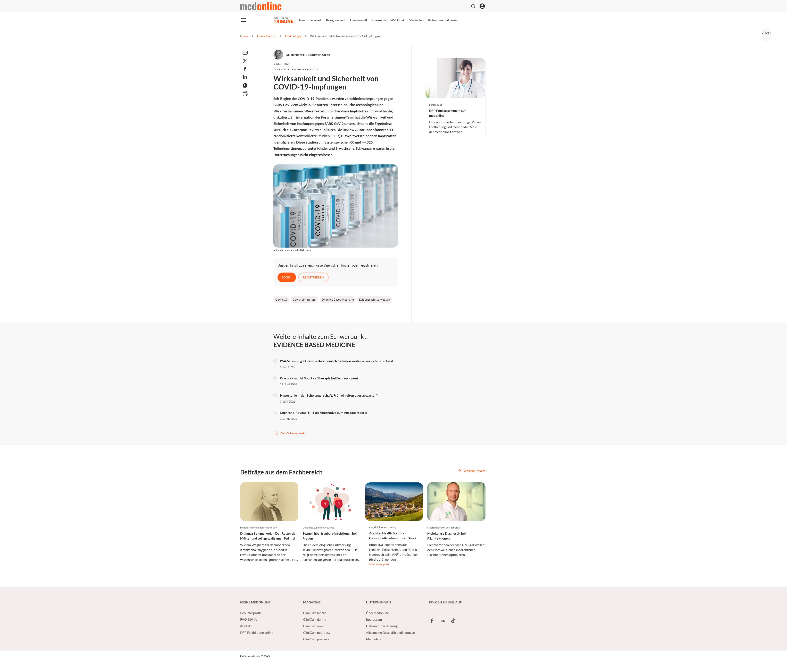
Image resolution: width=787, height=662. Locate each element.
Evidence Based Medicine (338, 299)
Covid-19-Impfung (304, 299)
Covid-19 (281, 299)
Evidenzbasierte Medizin (374, 299)
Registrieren (313, 277)
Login (286, 277)
